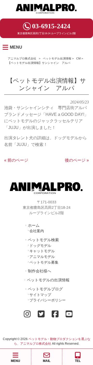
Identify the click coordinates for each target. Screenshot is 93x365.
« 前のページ (16, 160)
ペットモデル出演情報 (57, 58)
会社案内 (36, 231)
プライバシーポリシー (47, 300)
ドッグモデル (40, 246)
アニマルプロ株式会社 (22, 58)
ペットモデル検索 (43, 240)
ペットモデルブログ (45, 289)
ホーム (34, 225)
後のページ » (77, 160)
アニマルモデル (42, 257)
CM (78, 58)
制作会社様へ (39, 271)
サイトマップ (40, 295)
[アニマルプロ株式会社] (46, 15)
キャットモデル (42, 251)
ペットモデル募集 (43, 262)
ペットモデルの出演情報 (48, 280)
